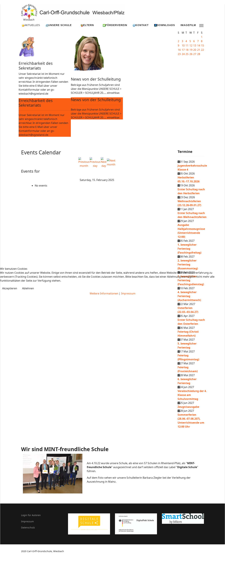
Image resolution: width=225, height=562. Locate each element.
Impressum (128, 293)
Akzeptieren (9, 288)
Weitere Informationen (104, 293)
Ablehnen (28, 288)
